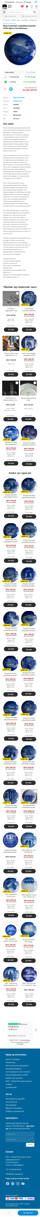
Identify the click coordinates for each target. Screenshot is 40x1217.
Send (30, 1145)
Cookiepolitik (11, 1087)
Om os (9, 1094)
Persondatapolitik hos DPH (17, 1075)
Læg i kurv (29, 1213)
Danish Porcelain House (10, 6)
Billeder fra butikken (14, 1108)
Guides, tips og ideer (14, 1078)
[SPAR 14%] (20, 66)
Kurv (36, 8)
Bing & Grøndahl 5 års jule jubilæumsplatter (3, 19)
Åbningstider (11, 1105)
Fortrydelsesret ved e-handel (18, 1072)
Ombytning (10, 1062)
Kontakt (9, 1152)
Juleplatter (24, 20)
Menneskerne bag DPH (15, 1099)
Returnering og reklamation (17, 1066)
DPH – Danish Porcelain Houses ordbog (18, 1082)
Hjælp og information (16, 1055)
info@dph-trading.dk (14, 1174)
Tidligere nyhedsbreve (15, 1111)
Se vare (11, 329)
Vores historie (11, 1102)
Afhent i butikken (13, 1059)
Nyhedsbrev (12, 1118)
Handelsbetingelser (14, 1069)
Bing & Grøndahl (19, 97)
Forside (7, 20)
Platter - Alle (15, 20)
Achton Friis (17, 101)
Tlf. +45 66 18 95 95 (13, 1169)
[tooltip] (11, 310)
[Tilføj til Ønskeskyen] (11, 89)
